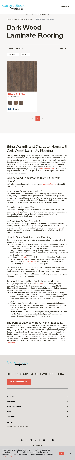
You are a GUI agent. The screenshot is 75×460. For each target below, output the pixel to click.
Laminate (30, 19)
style (18, 212)
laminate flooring (49, 184)
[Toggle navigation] (71, 7)
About (9, 412)
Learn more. (7, 456)
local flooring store (47, 169)
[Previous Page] (32, 118)
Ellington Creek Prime (16, 94)
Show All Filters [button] (15, 48)
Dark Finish (12, 54)
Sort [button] (61, 48)
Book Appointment (20, 382)
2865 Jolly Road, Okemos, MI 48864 (17, 426)
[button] (16, 55)
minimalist (28, 257)
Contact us (11, 343)
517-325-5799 (65, 7)
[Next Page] (42, 118)
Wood (24, 54)
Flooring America (12, 19)
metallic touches (29, 261)
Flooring (22, 19)
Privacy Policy (37, 445)
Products (10, 397)
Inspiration (11, 402)
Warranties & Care (14, 407)
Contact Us (11, 417)
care (60, 228)
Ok (61, 453)
